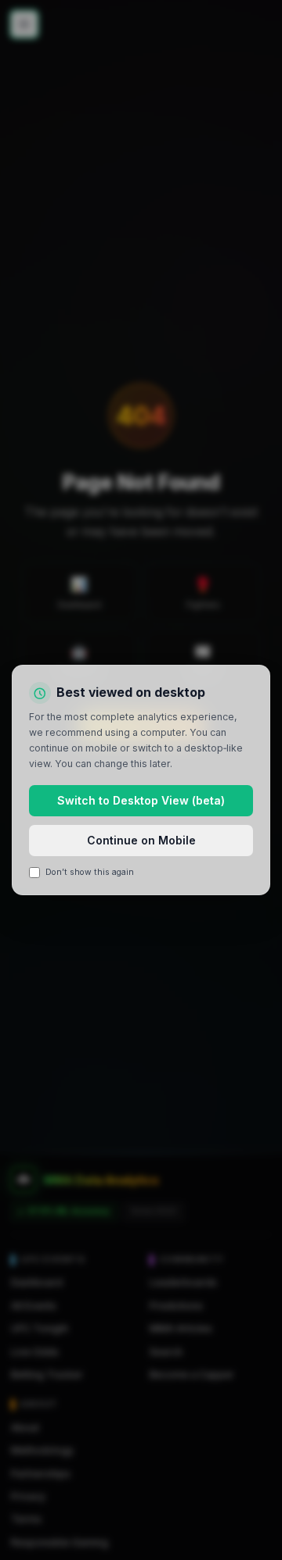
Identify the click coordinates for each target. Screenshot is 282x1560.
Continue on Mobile (141, 840)
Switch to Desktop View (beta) (141, 800)
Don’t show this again (89, 872)
